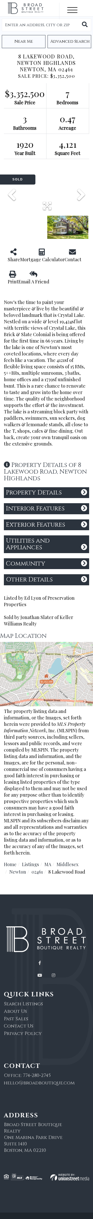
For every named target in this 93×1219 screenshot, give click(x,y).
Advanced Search (70, 41)
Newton (17, 872)
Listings (30, 864)
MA (47, 864)
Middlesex (68, 864)
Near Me (23, 41)
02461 (37, 872)
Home (10, 864)
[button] (84, 25)
